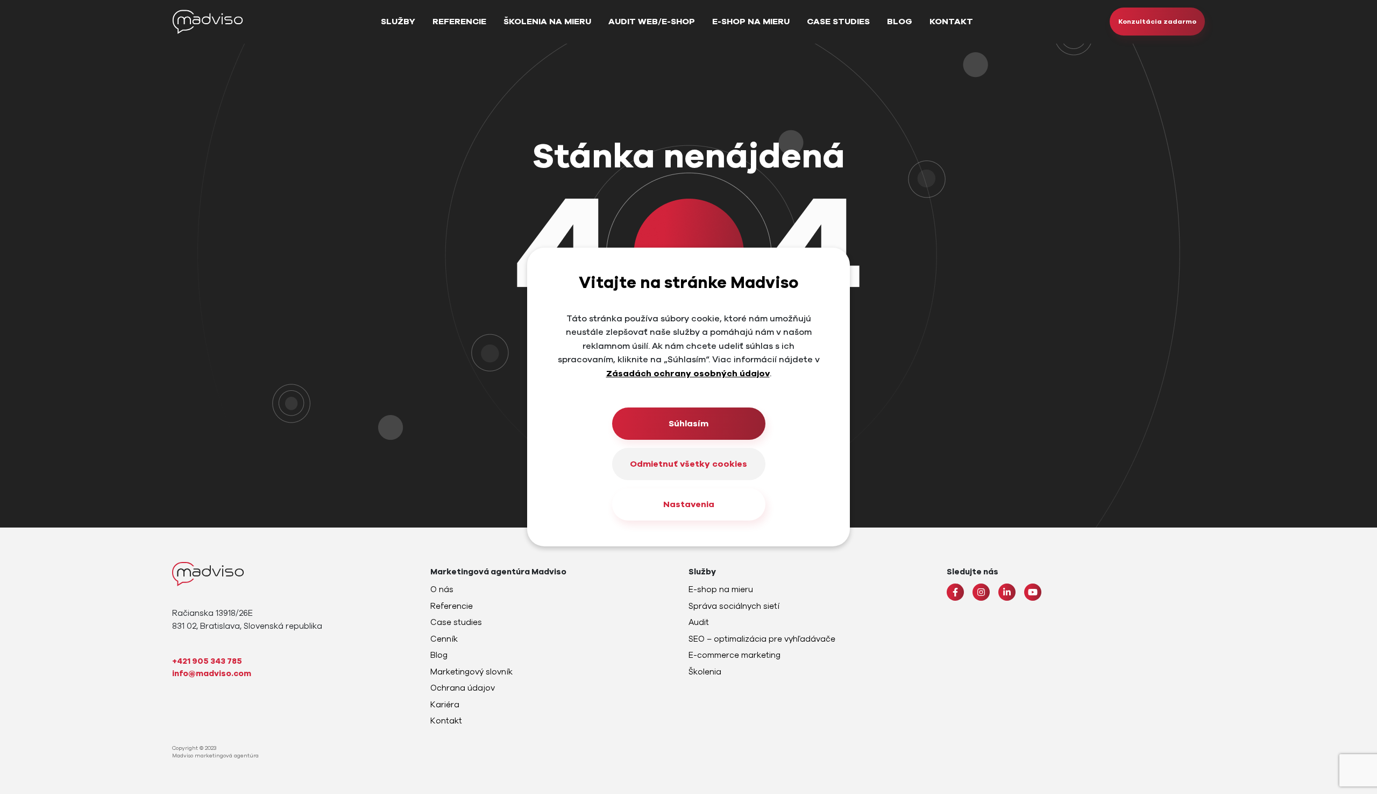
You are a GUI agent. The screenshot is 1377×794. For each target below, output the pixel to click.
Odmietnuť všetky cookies (688, 464)
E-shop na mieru (751, 21)
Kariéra (444, 704)
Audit (698, 622)
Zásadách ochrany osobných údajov (688, 374)
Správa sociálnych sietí (733, 606)
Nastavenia (688, 504)
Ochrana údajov (462, 688)
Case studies (838, 21)
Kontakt (951, 21)
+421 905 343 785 (207, 661)
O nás (441, 589)
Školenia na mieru (547, 21)
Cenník (444, 639)
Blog (899, 21)
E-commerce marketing (734, 655)
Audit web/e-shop (651, 21)
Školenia (704, 671)
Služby (398, 21)
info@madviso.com (211, 673)
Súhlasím (688, 424)
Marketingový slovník (471, 671)
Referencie (459, 21)
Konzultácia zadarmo (1157, 21)
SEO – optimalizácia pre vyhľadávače (761, 639)
